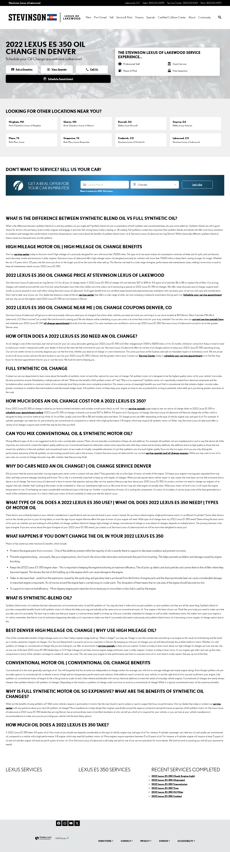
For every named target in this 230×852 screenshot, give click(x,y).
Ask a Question (22, 69)
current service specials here (208, 319)
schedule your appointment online (24, 412)
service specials (136, 408)
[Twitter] (77, 823)
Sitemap (163, 841)
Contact (126, 841)
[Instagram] (65, 823)
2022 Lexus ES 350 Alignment (168, 780)
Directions (104, 841)
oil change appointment (57, 323)
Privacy (145, 841)
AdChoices (60, 838)
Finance (139, 17)
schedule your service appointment (183, 355)
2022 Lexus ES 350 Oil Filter (167, 792)
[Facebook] (58, 823)
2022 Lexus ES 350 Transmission (169, 784)
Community (204, 17)
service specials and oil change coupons (167, 453)
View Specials (56, 69)
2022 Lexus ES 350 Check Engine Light (173, 776)
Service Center (147, 355)
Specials (150, 17)
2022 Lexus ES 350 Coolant (166, 796)
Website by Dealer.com (43, 838)
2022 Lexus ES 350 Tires (165, 788)
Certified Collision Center (172, 17)
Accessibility (185, 841)
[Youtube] (71, 823)
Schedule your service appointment (202, 294)
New (88, 17)
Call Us (92, 69)
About (191, 17)
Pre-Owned (100, 17)
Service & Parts (124, 17)
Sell (111, 17)
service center (21, 254)
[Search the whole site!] (219, 17)
